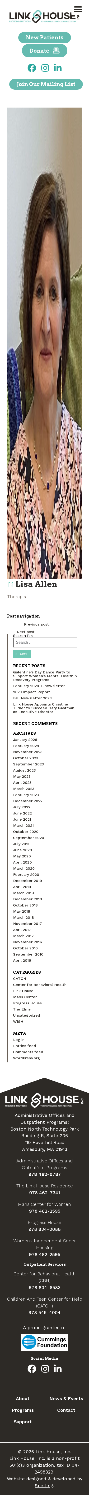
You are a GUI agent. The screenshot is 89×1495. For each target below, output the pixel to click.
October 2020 (25, 831)
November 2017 (27, 923)
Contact (66, 1410)
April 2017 (22, 929)
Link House (23, 991)
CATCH (19, 978)
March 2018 (23, 917)
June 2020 (22, 850)
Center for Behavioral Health (39, 984)
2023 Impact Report (31, 692)
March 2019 (23, 893)
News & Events (66, 1398)
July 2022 (21, 807)
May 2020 (22, 856)
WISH (18, 1021)
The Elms (22, 1009)
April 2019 (22, 887)
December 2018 (27, 899)
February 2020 (26, 874)
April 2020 (22, 862)
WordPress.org (26, 1058)
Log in (18, 1039)
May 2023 (22, 776)
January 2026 (25, 739)
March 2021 (23, 825)
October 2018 (25, 905)
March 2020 (24, 868)
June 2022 (22, 813)
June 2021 (22, 819)
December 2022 (27, 801)
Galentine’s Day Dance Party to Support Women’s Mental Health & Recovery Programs (45, 676)
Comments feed (28, 1052)
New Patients (44, 37)
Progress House (27, 1003)
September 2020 (28, 837)
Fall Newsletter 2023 (32, 698)
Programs (23, 1410)
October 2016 (25, 948)
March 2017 (23, 936)
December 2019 (27, 880)
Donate (40, 50)
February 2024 (26, 745)
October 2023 (25, 758)
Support (23, 1421)
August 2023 (24, 770)
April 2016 (22, 960)
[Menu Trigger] (77, 8)
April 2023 (22, 782)
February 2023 (26, 795)
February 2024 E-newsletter (39, 686)
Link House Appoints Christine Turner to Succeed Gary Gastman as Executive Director (43, 708)
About (22, 1398)
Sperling (44, 1485)
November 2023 (27, 752)
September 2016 (28, 954)
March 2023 (23, 788)
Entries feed (24, 1046)
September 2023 (28, 764)
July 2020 (22, 844)
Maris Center (25, 997)
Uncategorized (26, 1015)
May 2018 (21, 911)
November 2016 (27, 942)
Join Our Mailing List (46, 84)
